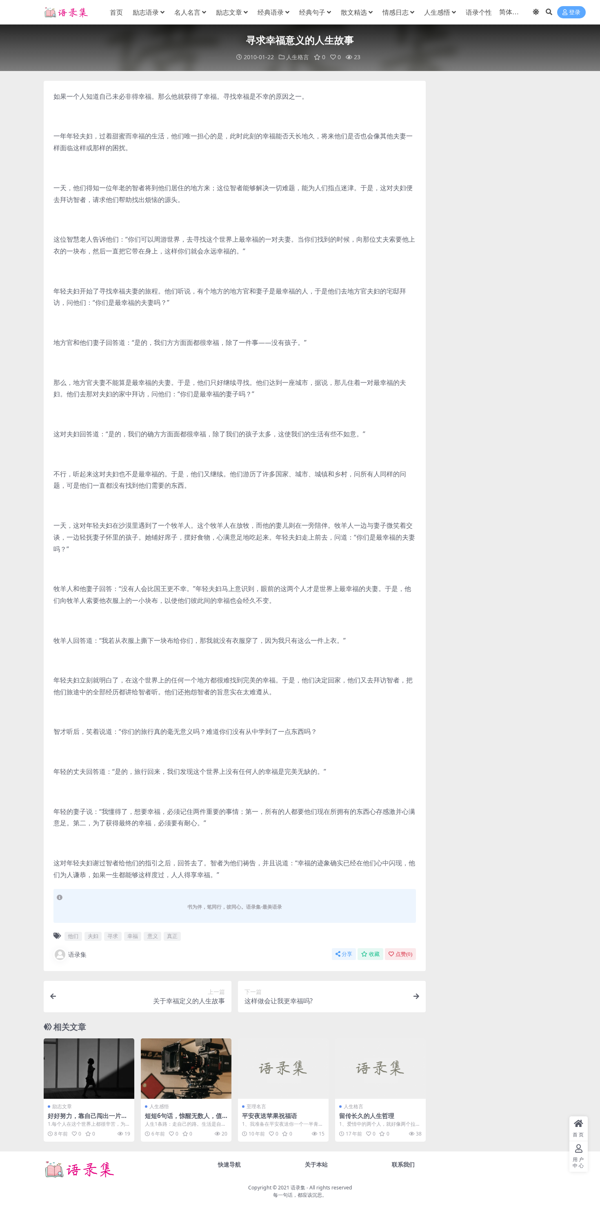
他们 (73, 936)
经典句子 (312, 12)
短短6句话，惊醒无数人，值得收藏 (183, 1119)
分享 (347, 954)
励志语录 (146, 12)
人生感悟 (437, 12)
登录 (574, 12)
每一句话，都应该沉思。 (300, 1194)
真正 (172, 936)
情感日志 (395, 12)
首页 (116, 12)
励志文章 (229, 12)
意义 (152, 936)
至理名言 (256, 1106)
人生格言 (297, 57)
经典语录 (271, 12)
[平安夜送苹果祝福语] (283, 1068)
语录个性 (479, 12)
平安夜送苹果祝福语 (269, 1115)
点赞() (404, 954)
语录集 (77, 954)
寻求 (112, 936)
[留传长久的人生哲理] (380, 1068)
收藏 (374, 954)
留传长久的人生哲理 (366, 1115)
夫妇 (93, 936)
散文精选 (354, 12)
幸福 (132, 936)
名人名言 (187, 12)
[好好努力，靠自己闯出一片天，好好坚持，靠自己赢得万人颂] (89, 1068)
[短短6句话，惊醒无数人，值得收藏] (186, 1068)
